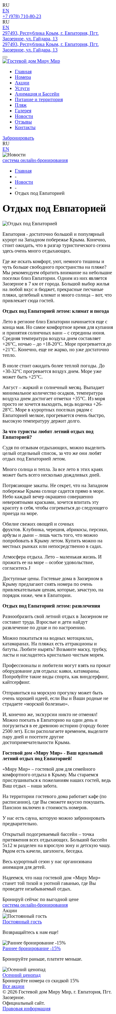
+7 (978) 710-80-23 (21, 16)
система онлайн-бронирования (35, 160)
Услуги (22, 88)
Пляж (21, 105)
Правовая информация (26, 1008)
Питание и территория (39, 99)
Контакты (25, 127)
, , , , (50, 35)
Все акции (13, 986)
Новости (24, 116)
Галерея (23, 110)
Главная (23, 71)
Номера (23, 77)
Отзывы (23, 121)
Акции (22, 82)
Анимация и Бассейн (37, 93)
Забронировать (18, 138)
